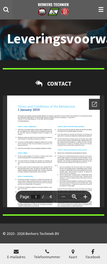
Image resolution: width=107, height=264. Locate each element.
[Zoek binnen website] (6, 9)
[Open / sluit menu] (101, 9)
